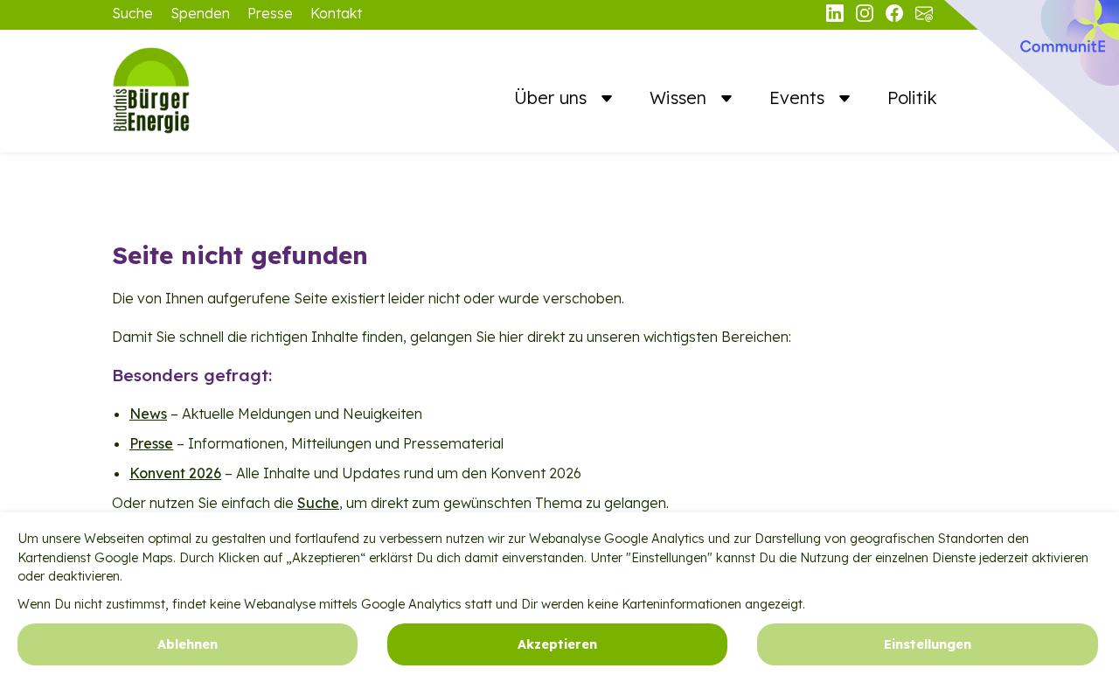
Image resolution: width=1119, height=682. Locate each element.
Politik (912, 97)
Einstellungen (927, 643)
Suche (132, 13)
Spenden (200, 13)
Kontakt (336, 13)
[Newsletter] (924, 16)
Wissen (681, 97)
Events (799, 97)
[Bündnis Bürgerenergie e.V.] (199, 91)
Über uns (553, 97)
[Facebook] (896, 16)
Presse (270, 13)
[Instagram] (866, 16)
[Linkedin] (836, 16)
